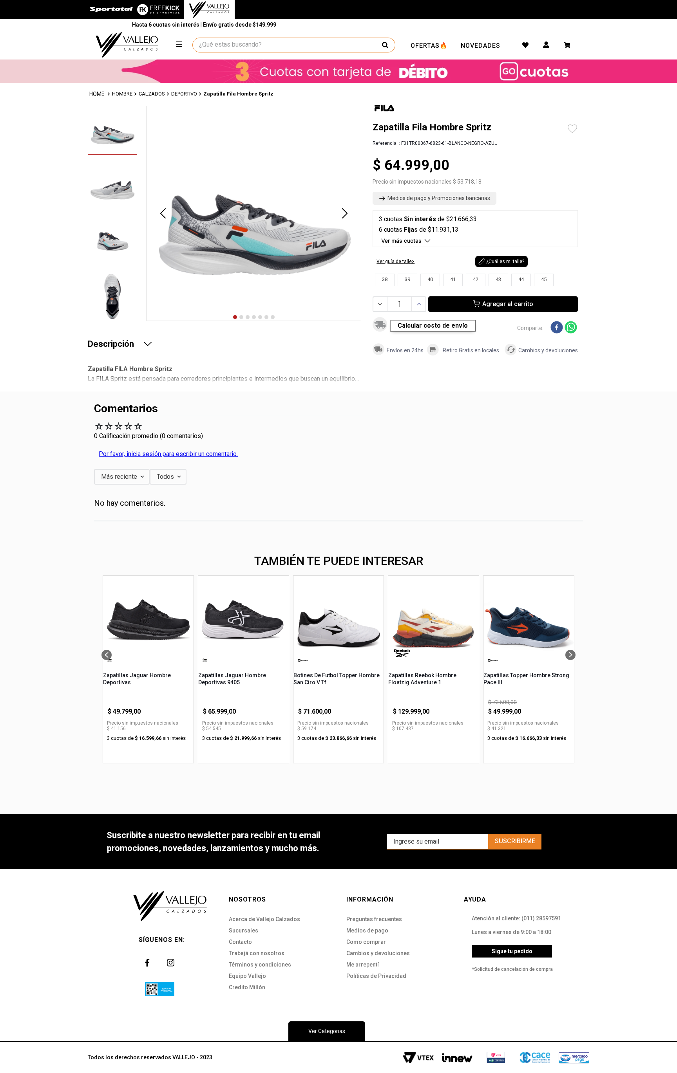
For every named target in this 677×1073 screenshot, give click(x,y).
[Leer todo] (148, 343)
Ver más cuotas (401, 240)
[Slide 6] (266, 317)
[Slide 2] (241, 317)
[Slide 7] (273, 317)
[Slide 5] (260, 317)
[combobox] (294, 45)
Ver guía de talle (394, 261)
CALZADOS (152, 94)
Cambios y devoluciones (548, 350)
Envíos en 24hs (405, 350)
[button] (434, 198)
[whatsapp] (571, 328)
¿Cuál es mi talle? (505, 261)
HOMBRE (122, 94)
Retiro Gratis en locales (471, 350)
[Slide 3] (248, 317)
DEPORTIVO (184, 94)
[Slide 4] (254, 317)
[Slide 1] (235, 317)
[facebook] (556, 328)
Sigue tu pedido (512, 951)
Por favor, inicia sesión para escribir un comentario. (168, 454)
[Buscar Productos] (385, 45)
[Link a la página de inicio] (97, 94)
